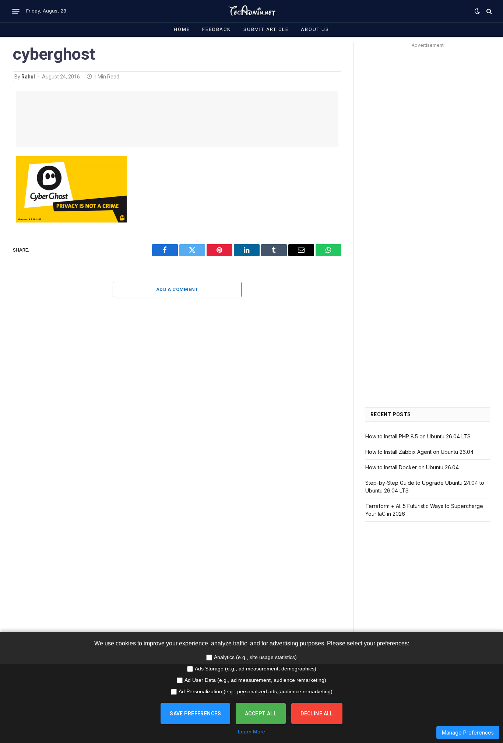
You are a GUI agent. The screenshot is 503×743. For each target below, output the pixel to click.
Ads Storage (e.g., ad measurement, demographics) (255, 669)
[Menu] (16, 11)
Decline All (316, 713)
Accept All (261, 713)
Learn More (251, 732)
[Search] (488, 11)
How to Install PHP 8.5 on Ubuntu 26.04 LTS (418, 436)
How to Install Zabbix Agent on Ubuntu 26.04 (419, 452)
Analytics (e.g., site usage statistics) (255, 657)
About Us (315, 29)
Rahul (28, 77)
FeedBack (216, 29)
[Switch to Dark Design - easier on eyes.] (477, 11)
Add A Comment (177, 289)
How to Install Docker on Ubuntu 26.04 (412, 467)
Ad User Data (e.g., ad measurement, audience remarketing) (255, 680)
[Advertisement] (177, 119)
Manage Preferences (468, 732)
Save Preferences (195, 713)
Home (182, 29)
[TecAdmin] (251, 11)
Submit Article (265, 29)
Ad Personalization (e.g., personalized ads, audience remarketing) (256, 691)
